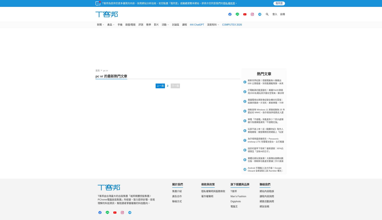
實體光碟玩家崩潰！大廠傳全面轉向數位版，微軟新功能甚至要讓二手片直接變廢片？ (265, 161)
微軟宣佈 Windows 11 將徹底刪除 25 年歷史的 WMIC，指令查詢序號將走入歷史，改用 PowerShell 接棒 (266, 112)
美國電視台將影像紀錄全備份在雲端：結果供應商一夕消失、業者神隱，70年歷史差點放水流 (266, 103)
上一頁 (160, 86)
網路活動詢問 (267, 201)
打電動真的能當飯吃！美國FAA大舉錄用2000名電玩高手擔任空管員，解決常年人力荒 (266, 93)
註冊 (282, 14)
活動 (164, 24)
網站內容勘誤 (267, 191)
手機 (120, 24)
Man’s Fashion (238, 196)
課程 (184, 24)
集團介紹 (177, 191)
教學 (148, 24)
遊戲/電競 (130, 24)
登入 (274, 14)
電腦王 (234, 206)
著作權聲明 (207, 196)
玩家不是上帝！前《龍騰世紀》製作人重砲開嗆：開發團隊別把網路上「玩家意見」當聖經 (265, 132)
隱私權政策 (229, 3)
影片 (156, 24)
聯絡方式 (177, 201)
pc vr (105, 71)
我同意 (279, 3)
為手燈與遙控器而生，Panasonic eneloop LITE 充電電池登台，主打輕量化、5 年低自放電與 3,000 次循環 (266, 142)
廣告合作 (177, 196)
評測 (140, 24)
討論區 (175, 24)
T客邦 (234, 191)
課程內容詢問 (267, 196)
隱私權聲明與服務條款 (213, 191)
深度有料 (212, 24)
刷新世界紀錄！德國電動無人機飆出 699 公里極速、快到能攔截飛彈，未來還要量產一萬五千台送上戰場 (265, 83)
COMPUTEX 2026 (232, 24)
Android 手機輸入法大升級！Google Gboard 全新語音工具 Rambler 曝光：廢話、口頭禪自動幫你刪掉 (266, 171)
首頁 (98, 71)
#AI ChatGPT (197, 24)
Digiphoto (236, 201)
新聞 (99, 24)
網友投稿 (264, 206)
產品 (109, 24)
